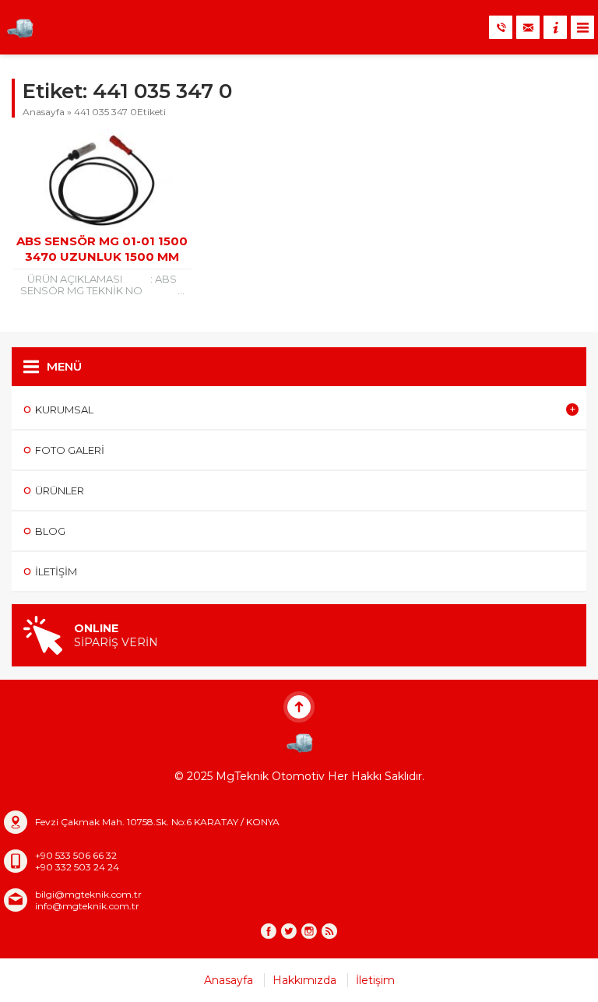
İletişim (375, 980)
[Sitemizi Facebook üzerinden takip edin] (268, 931)
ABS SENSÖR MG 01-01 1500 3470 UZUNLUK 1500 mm (102, 249)
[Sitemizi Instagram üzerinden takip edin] (309, 931)
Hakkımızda (304, 980)
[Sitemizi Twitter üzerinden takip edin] (289, 931)
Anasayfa (44, 112)
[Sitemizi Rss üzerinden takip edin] (329, 931)
